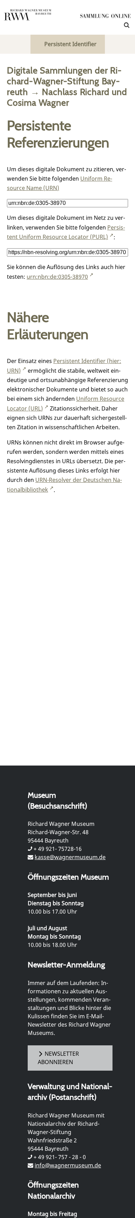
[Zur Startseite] (106, 17)
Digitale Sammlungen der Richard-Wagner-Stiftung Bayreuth (64, 81)
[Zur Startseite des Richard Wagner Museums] (27, 19)
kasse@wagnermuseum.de (70, 857)
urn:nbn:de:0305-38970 (57, 276)
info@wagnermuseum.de (68, 1165)
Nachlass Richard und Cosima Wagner (67, 97)
